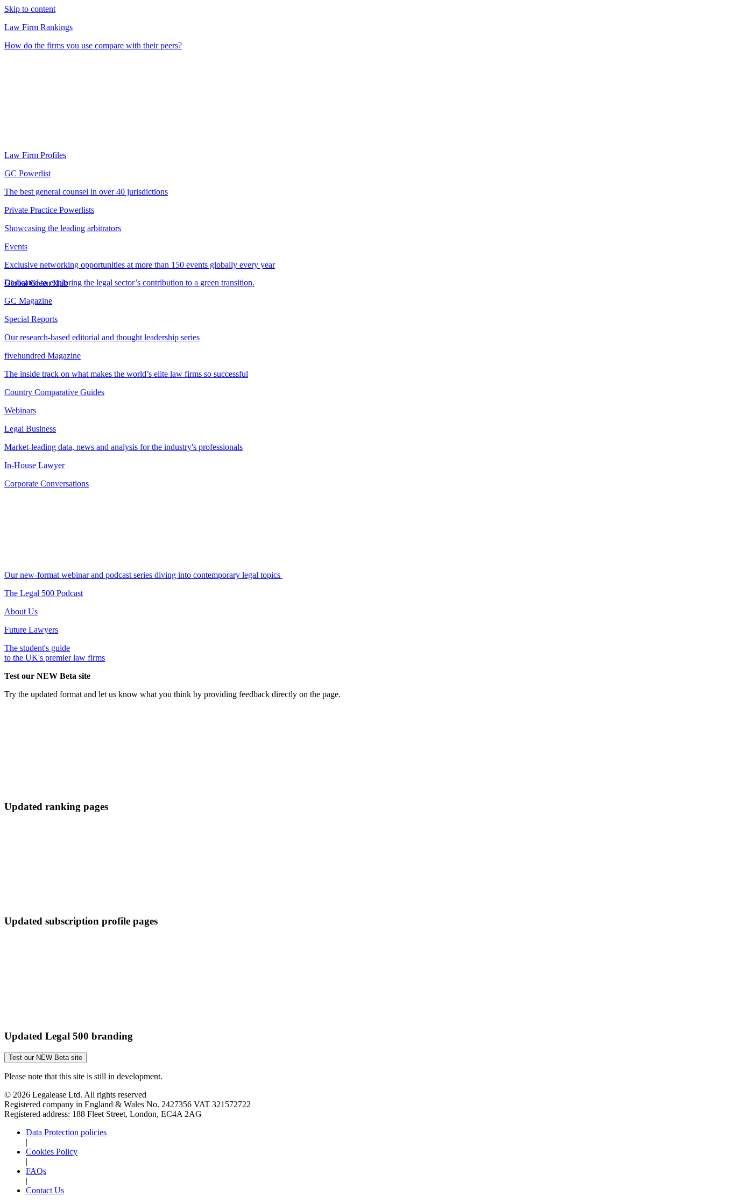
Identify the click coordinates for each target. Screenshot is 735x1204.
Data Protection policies (66, 1132)
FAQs (36, 1171)
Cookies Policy (51, 1151)
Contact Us (45, 1190)
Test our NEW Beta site (45, 1058)
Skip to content (29, 8)
